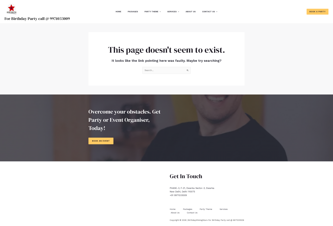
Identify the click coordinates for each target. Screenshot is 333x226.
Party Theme (151, 11)
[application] (159, 11)
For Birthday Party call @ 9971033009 (37, 18)
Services (172, 11)
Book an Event (101, 141)
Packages (133, 11)
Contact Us (208, 11)
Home (118, 11)
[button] (317, 12)
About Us (191, 11)
